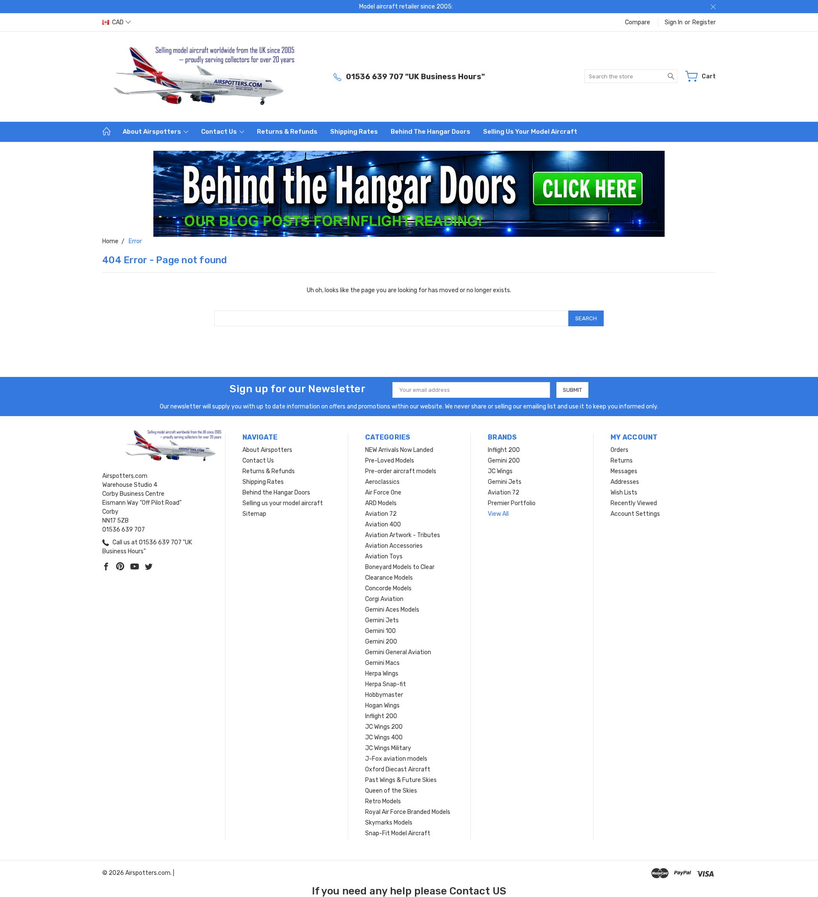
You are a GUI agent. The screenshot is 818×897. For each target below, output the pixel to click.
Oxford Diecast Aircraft (397, 769)
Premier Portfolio (512, 503)
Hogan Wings (382, 705)
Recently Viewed (634, 503)
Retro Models (383, 801)
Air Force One (383, 492)
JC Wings (500, 471)
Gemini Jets (382, 620)
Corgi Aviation (384, 599)
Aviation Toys (384, 556)
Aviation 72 (381, 514)
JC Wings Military (388, 748)
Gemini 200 (381, 641)
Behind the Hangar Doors (430, 131)
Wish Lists (624, 492)
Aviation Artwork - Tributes (402, 535)
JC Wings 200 (384, 726)
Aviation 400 (383, 524)
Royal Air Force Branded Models (407, 812)
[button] (409, 194)
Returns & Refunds (287, 131)
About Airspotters (152, 131)
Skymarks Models (388, 822)
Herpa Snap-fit (385, 684)
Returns (622, 460)
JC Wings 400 (384, 737)
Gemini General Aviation (398, 652)
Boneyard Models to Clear (400, 567)
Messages (624, 471)
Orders (619, 450)
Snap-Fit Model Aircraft (397, 833)
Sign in (674, 22)
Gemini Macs (382, 663)
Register (704, 22)
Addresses (625, 482)
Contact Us (219, 131)
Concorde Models (388, 588)
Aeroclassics (382, 482)
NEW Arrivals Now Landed (399, 450)
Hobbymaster (384, 695)
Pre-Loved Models (389, 460)
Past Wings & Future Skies (401, 780)
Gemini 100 (380, 631)
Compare (637, 22)
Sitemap (254, 514)
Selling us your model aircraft (530, 131)
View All (498, 514)
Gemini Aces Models (392, 609)
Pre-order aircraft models (400, 471)
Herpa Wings (381, 673)
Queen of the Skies (391, 790)
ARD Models (381, 503)
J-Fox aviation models (396, 758)
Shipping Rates (354, 131)
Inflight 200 (381, 716)
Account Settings (635, 514)
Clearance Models (389, 577)
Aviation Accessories (394, 545)
